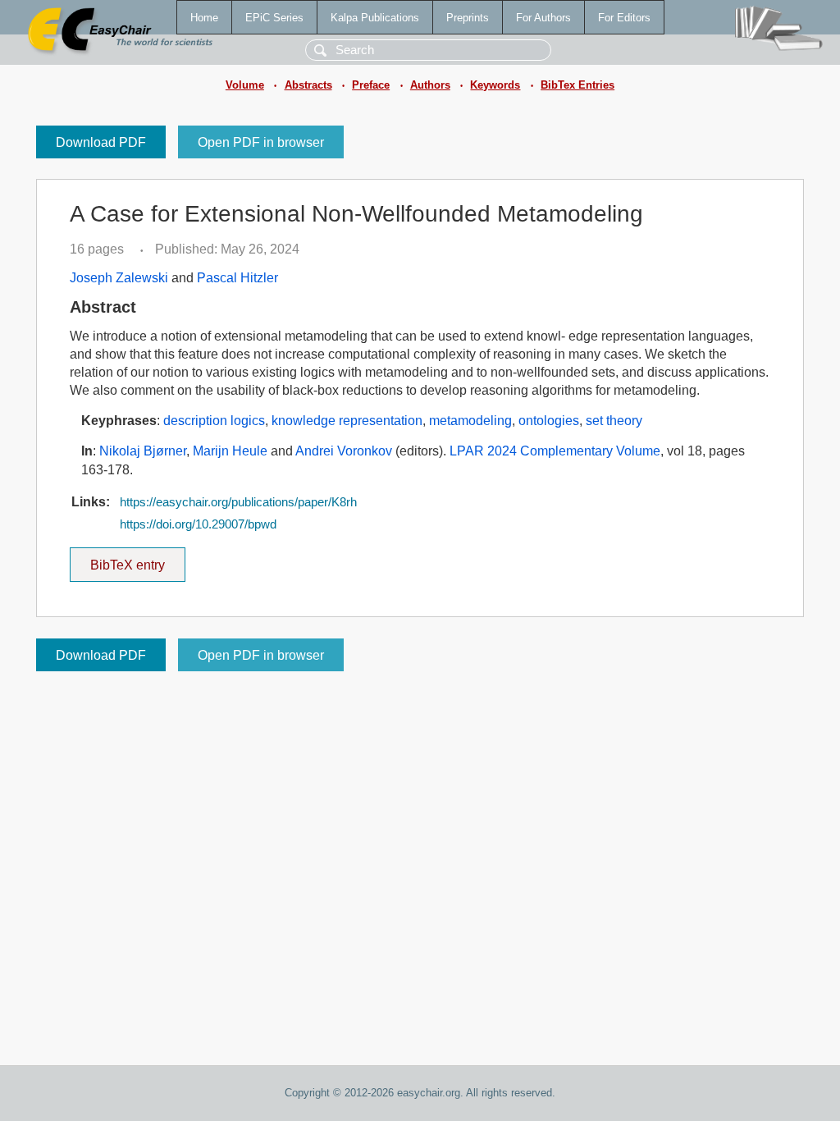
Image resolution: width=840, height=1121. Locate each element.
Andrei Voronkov (343, 451)
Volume (245, 85)
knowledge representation (347, 421)
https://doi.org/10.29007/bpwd (198, 524)
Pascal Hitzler (237, 278)
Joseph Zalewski (119, 278)
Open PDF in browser (261, 142)
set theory (614, 421)
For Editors (624, 17)
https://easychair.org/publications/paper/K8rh (238, 502)
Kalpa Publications (375, 17)
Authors (430, 85)
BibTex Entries (577, 85)
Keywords (495, 85)
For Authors (543, 17)
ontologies (548, 421)
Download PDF (101, 142)
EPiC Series (274, 17)
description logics (214, 421)
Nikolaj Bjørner (142, 451)
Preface (371, 85)
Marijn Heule (230, 451)
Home (204, 17)
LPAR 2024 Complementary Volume (555, 451)
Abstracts (308, 85)
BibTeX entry (137, 559)
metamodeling (470, 421)
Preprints (467, 17)
